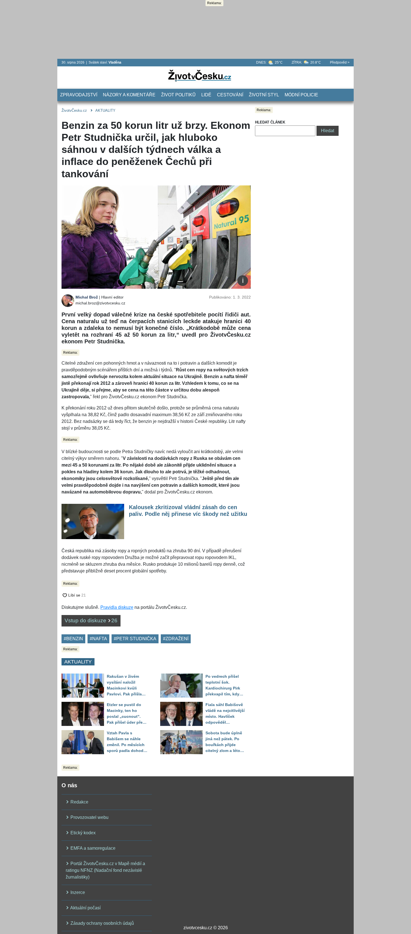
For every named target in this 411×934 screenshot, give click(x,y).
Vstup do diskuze (91, 620)
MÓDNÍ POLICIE (301, 94)
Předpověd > (339, 62)
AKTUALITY (105, 110)
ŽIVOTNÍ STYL (264, 94)
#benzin (73, 638)
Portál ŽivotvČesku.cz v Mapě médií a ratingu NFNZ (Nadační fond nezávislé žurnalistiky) (105, 870)
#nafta (98, 638)
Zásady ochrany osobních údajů (101, 923)
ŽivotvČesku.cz (74, 110)
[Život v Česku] (200, 75)
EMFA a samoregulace (92, 848)
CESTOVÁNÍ (230, 94)
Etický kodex (82, 832)
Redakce (78, 802)
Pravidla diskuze (116, 607)
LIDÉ (206, 94)
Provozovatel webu (88, 817)
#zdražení (175, 638)
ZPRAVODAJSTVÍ (78, 94)
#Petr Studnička (135, 638)
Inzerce (77, 892)
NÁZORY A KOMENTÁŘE (129, 94)
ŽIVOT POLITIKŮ (178, 94)
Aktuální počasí (85, 907)
